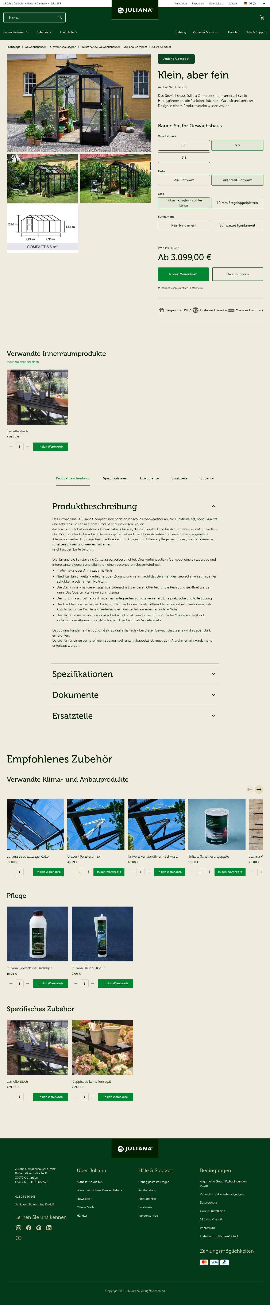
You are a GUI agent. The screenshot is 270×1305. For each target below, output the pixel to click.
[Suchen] (60, 17)
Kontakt (232, 3)
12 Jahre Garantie (13, 3)
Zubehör (42, 32)
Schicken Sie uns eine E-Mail (34, 1204)
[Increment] (28, 447)
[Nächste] (259, 789)
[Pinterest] (38, 1227)
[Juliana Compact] (79, 103)
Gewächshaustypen (63, 47)
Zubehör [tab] (207, 478)
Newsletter (180, 3)
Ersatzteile (67, 32)
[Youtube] (18, 1238)
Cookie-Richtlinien (212, 1211)
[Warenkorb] (262, 17)
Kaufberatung (147, 1190)
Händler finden (238, 274)
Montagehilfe (147, 1199)
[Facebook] (28, 1227)
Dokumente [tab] (149, 478)
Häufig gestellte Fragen (153, 1182)
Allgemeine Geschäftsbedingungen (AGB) (223, 1184)
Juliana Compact (135, 47)
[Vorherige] (250, 789)
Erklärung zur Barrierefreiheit (219, 1236)
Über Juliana (216, 3)
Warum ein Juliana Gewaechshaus (99, 1190)
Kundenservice (148, 1215)
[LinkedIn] (49, 1227)
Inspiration (198, 3)
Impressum (207, 1228)
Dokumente (75, 695)
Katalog (181, 32)
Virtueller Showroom (207, 32)
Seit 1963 (55, 3)
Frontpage (13, 47)
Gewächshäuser (14, 32)
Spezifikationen (82, 674)
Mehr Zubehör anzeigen (23, 362)
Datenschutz (208, 1202)
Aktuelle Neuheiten (90, 1182)
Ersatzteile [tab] (179, 478)
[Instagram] (18, 1227)
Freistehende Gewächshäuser (100, 47)
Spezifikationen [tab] (115, 478)
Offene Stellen (86, 1207)
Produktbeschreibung (94, 506)
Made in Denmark (37, 3)
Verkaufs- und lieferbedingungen (222, 1194)
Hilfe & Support (256, 32)
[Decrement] (11, 447)
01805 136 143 (25, 1196)
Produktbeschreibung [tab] (73, 478)
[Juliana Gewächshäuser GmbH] (135, 10)
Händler (233, 32)
